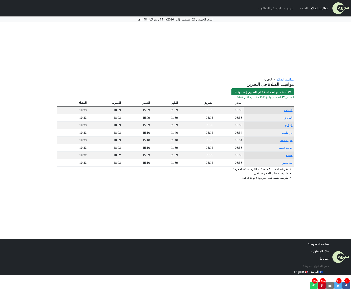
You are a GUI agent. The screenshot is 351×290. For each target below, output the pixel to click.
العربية (315, 272)
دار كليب (287, 132)
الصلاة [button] (303, 8)
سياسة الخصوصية (318, 244)
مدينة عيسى (285, 147)
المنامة (288, 110)
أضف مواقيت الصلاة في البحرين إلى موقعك (263, 92)
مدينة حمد (286, 140)
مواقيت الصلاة (319, 8)
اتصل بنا (324, 259)
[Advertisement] (175, 49)
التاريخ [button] (290, 8)
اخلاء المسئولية (320, 251)
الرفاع (288, 125)
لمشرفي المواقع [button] (270, 8)
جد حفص (287, 162)
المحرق (288, 117)
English (299, 272)
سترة (289, 155)
